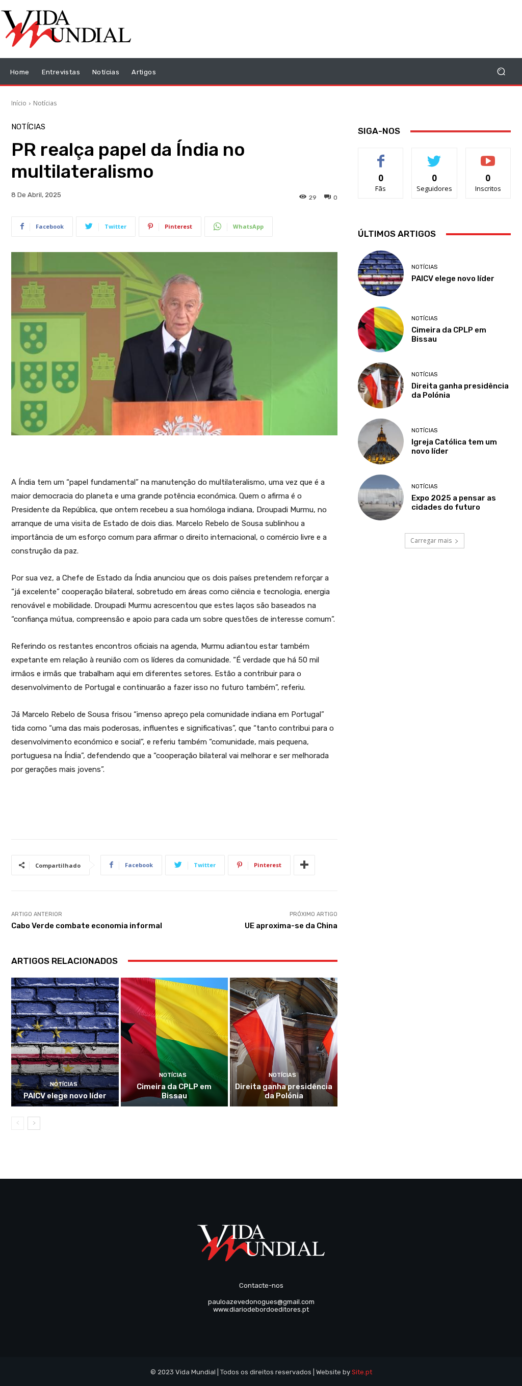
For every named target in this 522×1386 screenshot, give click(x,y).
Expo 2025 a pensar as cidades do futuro (453, 502)
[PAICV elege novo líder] (65, 1042)
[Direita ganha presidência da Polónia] (283, 1042)
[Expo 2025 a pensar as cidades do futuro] (381, 497)
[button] (501, 72)
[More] (304, 865)
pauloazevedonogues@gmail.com (261, 1302)
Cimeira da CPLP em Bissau (174, 1091)
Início (19, 103)
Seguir (435, 155)
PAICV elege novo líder (65, 1095)
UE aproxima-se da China (291, 925)
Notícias (45, 103)
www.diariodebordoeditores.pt (261, 1309)
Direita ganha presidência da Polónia (283, 1091)
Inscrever (488, 155)
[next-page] (34, 1123)
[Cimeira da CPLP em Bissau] (174, 1042)
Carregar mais (431, 540)
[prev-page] (17, 1123)
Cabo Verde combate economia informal (86, 925)
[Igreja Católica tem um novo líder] (381, 441)
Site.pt (362, 1372)
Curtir (381, 155)
